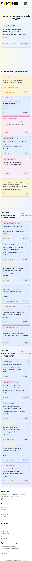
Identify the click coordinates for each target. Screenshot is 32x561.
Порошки (9, 25)
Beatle (7, 43)
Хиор (19, 560)
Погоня (7, 153)
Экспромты (4, 531)
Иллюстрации (5, 514)
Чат (2, 518)
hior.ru (24, 560)
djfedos (15, 301)
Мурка (12, 439)
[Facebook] (5, 499)
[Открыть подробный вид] (28, 76)
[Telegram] (11, 499)
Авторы (3, 511)
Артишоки (4, 538)
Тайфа (7, 173)
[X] (8, 499)
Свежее (3, 507)
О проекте (4, 516)
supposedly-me (9, 92)
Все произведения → (26, 215)
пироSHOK (10, 97)
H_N (11, 259)
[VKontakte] (2, 499)
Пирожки (3, 526)
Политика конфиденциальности (10, 548)
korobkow (8, 194)
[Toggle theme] (25, 3)
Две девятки (10, 118)
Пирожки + (9, 265)
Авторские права (6, 551)
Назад (6, 11)
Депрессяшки (5, 533)
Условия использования (8, 546)
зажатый (8, 113)
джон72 (7, 132)
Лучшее (3, 509)
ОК (13, 481)
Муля (14, 43)
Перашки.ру (10, 77)
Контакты (4, 553)
